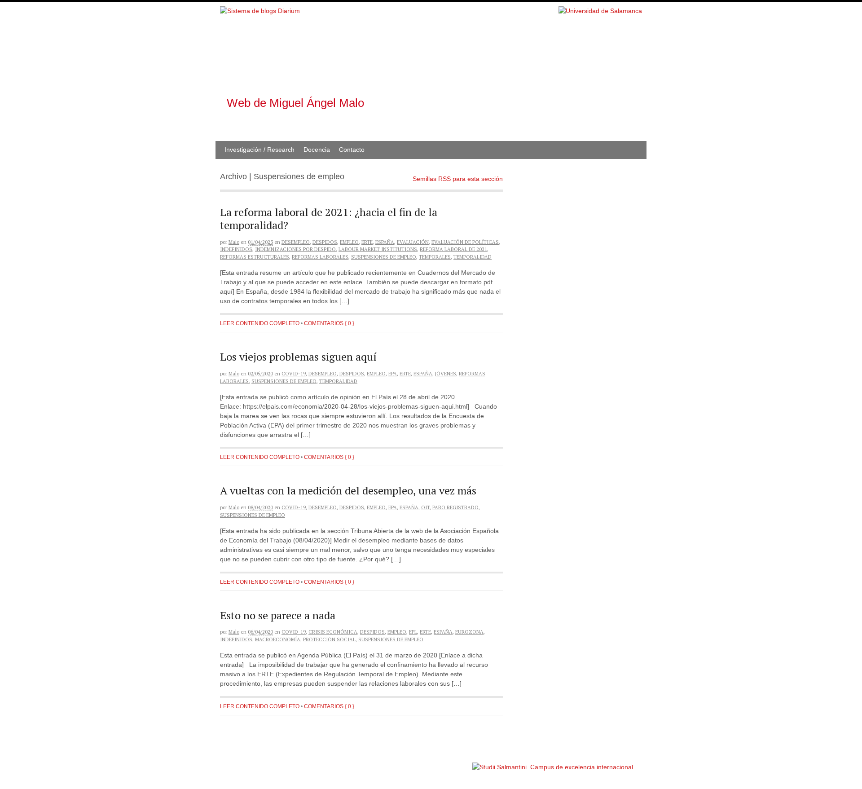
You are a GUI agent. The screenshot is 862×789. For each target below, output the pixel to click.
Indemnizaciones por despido (295, 249)
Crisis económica (332, 632)
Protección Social (329, 639)
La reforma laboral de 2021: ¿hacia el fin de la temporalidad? (328, 218)
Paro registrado (455, 507)
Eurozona (469, 632)
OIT (425, 507)
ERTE (367, 242)
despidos (324, 242)
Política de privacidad (444, 762)
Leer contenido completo (259, 323)
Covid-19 (293, 373)
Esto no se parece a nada (277, 615)
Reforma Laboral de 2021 (453, 249)
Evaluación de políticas (465, 242)
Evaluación (413, 242)
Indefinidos (236, 249)
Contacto (352, 149)
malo (234, 242)
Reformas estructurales (254, 257)
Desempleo (295, 242)
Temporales (435, 257)
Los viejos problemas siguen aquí (298, 356)
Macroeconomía (277, 639)
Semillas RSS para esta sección (458, 178)
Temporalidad (472, 257)
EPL (413, 632)
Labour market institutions (378, 249)
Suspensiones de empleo (383, 257)
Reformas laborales (320, 257)
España (384, 242)
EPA (392, 373)
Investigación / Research (259, 149)
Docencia (316, 149)
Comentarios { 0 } (329, 323)
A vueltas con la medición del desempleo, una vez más (348, 490)
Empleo (349, 242)
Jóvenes (445, 373)
